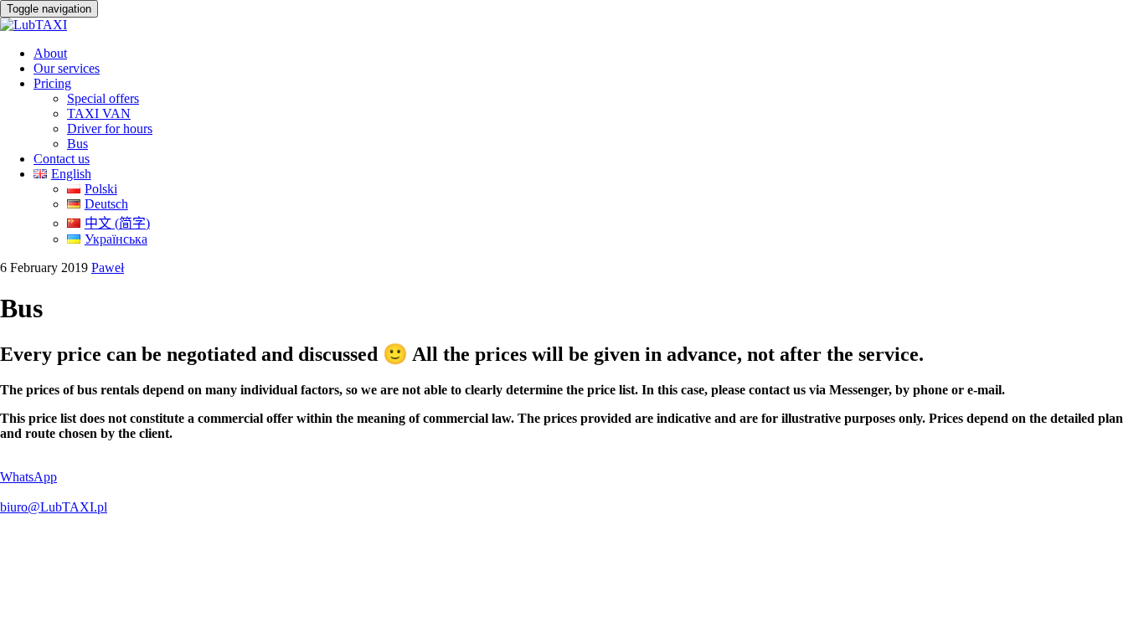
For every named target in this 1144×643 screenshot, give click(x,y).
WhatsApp (28, 477)
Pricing (52, 83)
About (50, 53)
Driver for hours (109, 128)
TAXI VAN (99, 113)
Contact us (61, 159)
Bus (77, 143)
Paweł (107, 267)
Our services (66, 68)
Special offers (103, 98)
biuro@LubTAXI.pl (53, 507)
